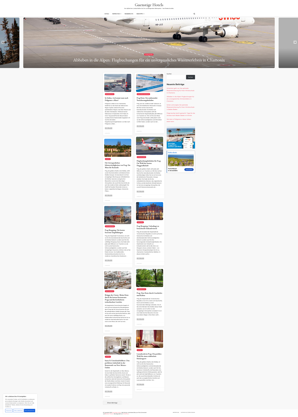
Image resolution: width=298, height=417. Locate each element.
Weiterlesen (108, 127)
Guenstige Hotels (149, 4)
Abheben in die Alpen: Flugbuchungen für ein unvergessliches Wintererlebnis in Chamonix (180, 99)
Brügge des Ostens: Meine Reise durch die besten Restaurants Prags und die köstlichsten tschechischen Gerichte (117, 298)
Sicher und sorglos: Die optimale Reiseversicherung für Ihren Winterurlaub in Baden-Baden (149, 60)
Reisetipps (140, 13)
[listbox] (149, 42)
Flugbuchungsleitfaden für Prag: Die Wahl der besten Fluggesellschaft (149, 163)
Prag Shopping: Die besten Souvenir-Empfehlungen (115, 231)
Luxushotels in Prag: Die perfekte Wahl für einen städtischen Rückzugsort (149, 356)
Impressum (176, 412)
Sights (108, 158)
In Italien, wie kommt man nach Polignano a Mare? (116, 99)
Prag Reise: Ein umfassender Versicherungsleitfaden (147, 99)
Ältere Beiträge (112, 403)
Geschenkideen (110, 226)
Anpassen (9, 410)
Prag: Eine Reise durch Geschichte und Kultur (149, 294)
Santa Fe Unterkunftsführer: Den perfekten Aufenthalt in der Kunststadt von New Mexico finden (117, 364)
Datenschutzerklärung (188, 412)
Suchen (169, 74)
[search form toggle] (194, 13)
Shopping (140, 222)
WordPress (126, 414)
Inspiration (116, 13)
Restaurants (109, 291)
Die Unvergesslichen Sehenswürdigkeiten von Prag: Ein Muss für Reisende (117, 165)
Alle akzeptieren (29, 410)
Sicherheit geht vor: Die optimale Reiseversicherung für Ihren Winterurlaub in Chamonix (180, 90)
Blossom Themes (109, 414)
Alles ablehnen (18, 410)
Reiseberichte (129, 13)
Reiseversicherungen (148, 54)
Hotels (107, 13)
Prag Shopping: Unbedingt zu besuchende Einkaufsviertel (148, 227)
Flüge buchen (141, 157)
